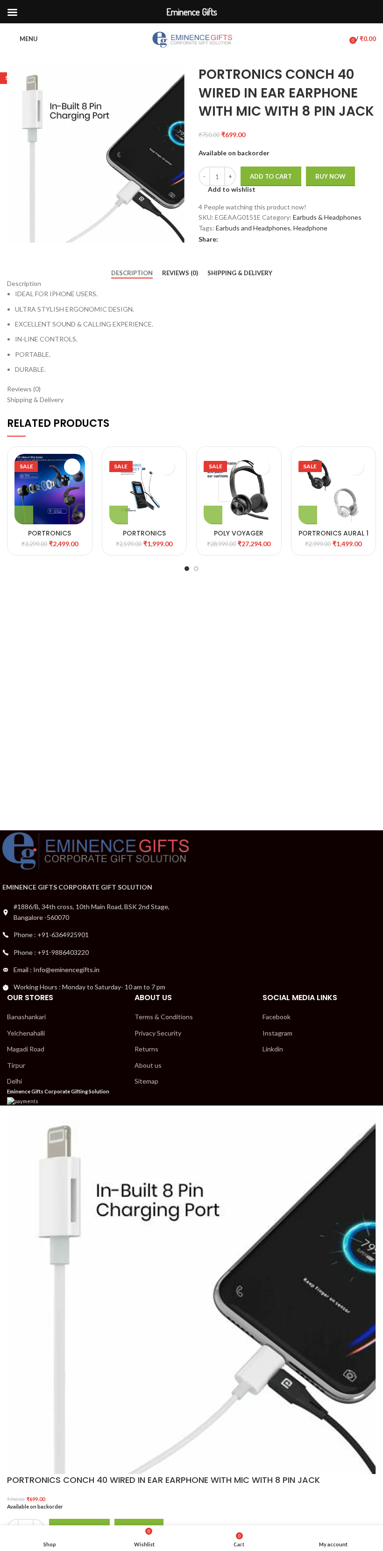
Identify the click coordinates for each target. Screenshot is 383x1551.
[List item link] (95, 935)
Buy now (330, 176)
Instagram (277, 1033)
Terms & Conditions (164, 1017)
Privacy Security (158, 1033)
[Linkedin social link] (258, 239)
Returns (146, 1049)
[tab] (131, 273)
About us (148, 1065)
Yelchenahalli (26, 1033)
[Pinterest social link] (247, 239)
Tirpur (16, 1065)
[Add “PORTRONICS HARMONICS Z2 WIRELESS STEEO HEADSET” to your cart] (118, 515)
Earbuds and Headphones (253, 228)
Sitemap (146, 1081)
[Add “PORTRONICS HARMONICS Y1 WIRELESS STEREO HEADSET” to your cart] (23, 515)
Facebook (276, 1017)
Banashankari (26, 1017)
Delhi (14, 1081)
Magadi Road (25, 1049)
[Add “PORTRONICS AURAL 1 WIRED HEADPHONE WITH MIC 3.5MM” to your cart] (307, 515)
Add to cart (271, 176)
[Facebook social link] (225, 239)
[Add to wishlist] (72, 467)
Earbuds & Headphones (327, 217)
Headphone (310, 228)
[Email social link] (236, 239)
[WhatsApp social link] (268, 239)
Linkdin (272, 1049)
